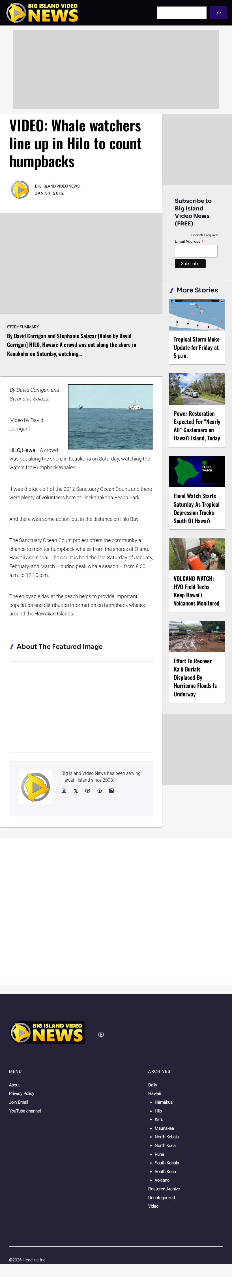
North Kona (165, 1145)
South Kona (165, 1171)
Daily (152, 1085)
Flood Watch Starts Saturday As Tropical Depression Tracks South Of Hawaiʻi (197, 508)
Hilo (158, 1111)
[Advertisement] (116, 69)
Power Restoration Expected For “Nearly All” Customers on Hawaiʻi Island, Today (197, 425)
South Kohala (167, 1162)
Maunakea (164, 1128)
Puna (159, 1154)
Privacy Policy (21, 1093)
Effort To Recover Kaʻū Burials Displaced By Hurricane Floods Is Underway (195, 677)
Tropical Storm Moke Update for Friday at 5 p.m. (197, 347)
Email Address (189, 241)
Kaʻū (159, 1119)
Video (153, 1206)
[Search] (218, 12)
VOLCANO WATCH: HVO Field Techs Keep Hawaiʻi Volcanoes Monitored (197, 590)
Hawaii (154, 1093)
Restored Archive (164, 1188)
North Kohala (167, 1136)
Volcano (162, 1180)
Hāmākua (164, 1102)
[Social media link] (63, 790)
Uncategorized (161, 1197)
